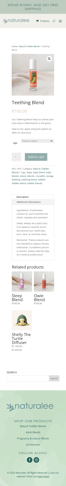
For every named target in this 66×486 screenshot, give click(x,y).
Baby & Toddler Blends (29, 46)
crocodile (40, 176)
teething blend (29, 179)
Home (14, 46)
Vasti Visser (43, 476)
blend (23, 176)
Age (15, 142)
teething (16, 179)
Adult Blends (33, 432)
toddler (42, 179)
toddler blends (34, 183)
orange (49, 176)
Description (23, 196)
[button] (49, 59)
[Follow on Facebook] (29, 460)
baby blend (39, 172)
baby (29, 172)
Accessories (33, 444)
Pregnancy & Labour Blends (33, 438)
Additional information (29, 202)
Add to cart (36, 157)
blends (30, 176)
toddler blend (19, 183)
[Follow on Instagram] (36, 460)
